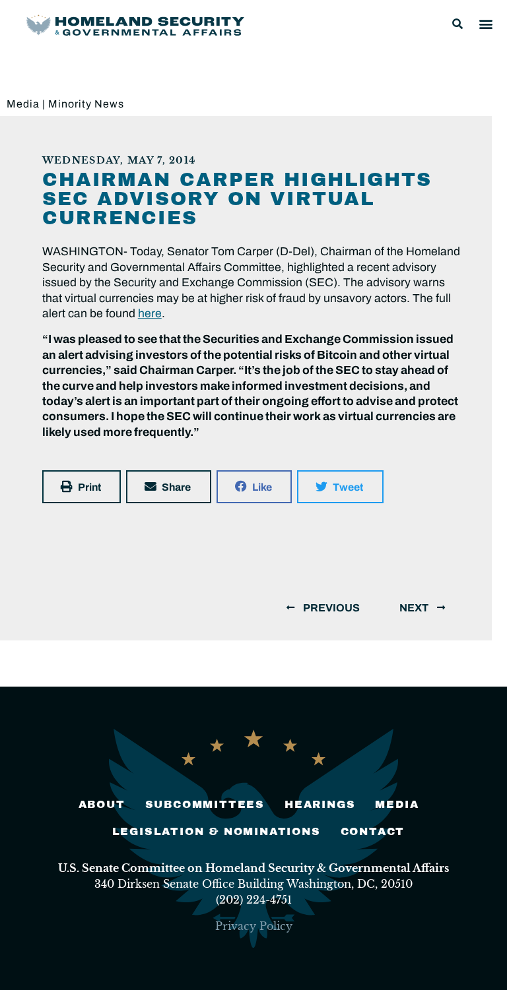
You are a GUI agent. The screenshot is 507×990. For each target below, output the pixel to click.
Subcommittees (205, 804)
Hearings (320, 804)
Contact (373, 831)
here (150, 313)
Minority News (86, 103)
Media (23, 103)
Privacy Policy (253, 926)
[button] (457, 23)
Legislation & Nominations (216, 831)
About (102, 804)
